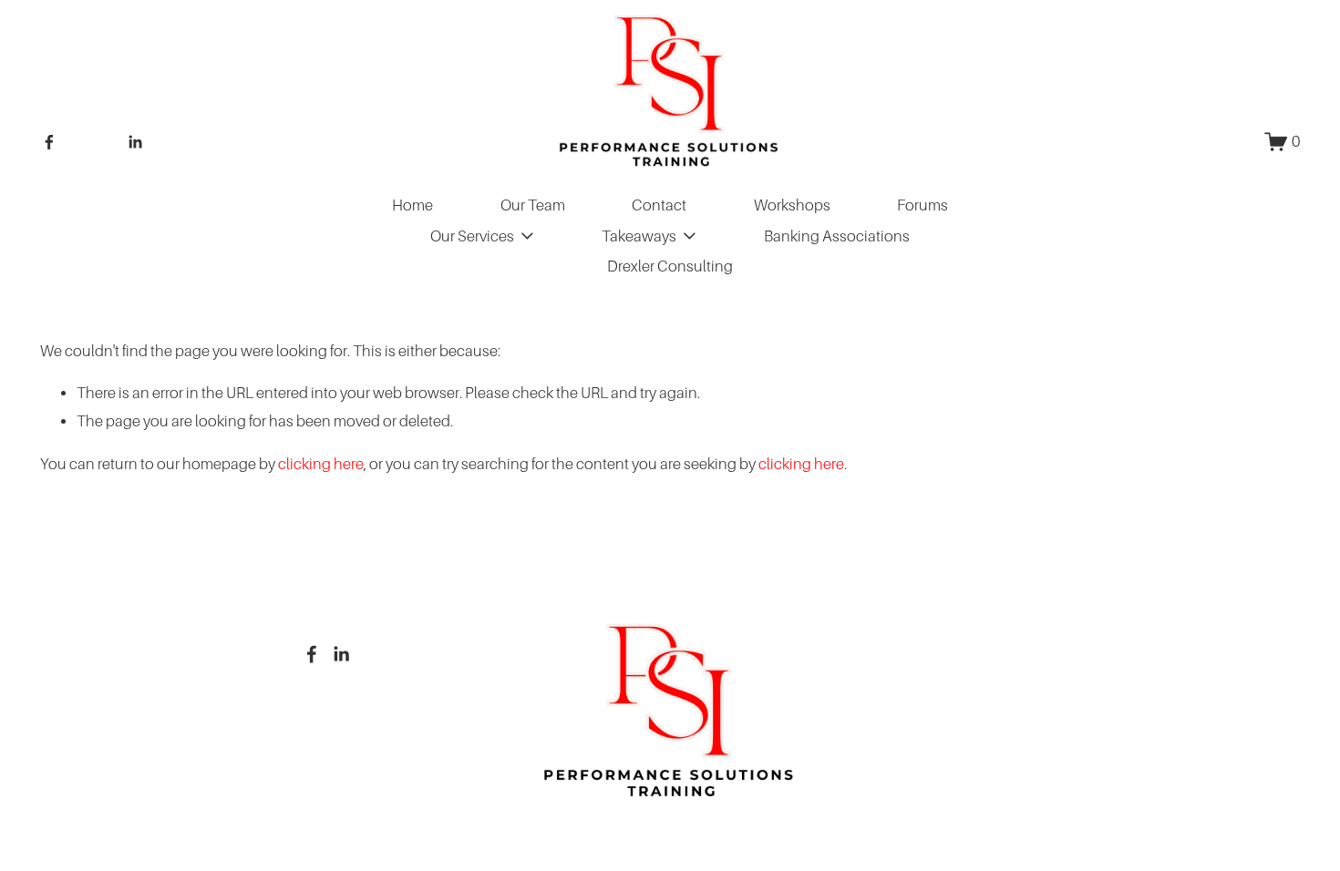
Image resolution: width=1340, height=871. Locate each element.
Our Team (532, 205)
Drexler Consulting (670, 266)
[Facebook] (49, 142)
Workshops (792, 205)
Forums (922, 205)
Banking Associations (837, 236)
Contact (659, 205)
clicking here (321, 464)
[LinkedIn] (135, 142)
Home (412, 205)
